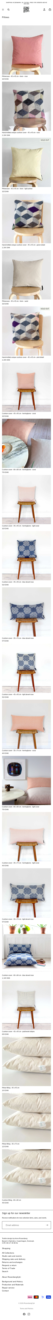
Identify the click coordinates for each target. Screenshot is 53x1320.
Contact (5, 1291)
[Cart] (50, 9)
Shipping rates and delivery (13, 1259)
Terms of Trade (8, 1268)
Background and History (12, 1281)
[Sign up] (47, 1225)
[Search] (8, 9)
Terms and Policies (26, 1309)
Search (5, 1271)
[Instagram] (28, 1314)
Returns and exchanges (12, 1262)
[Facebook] (24, 1314)
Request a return (9, 1265)
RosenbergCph (29, 1303)
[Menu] (3, 10)
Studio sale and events (12, 1256)
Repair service (8, 1288)
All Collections (8, 1253)
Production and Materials (13, 1285)
